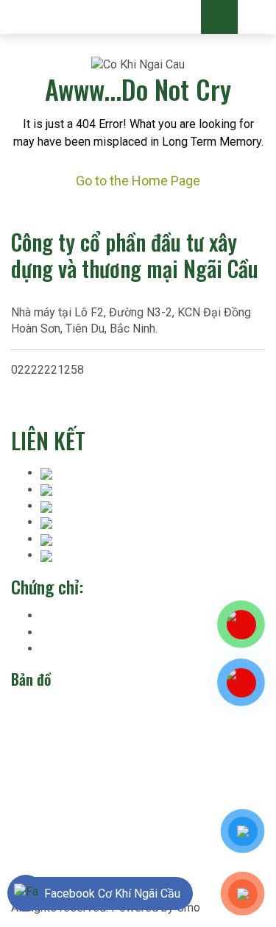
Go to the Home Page (138, 180)
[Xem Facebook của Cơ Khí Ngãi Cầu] (26, 893)
